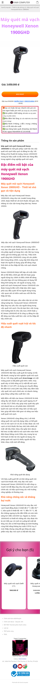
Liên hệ (6, 628)
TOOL (5, 634)
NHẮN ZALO (18, 101)
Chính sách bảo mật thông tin (12, 618)
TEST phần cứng (8, 631)
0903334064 (29, 101)
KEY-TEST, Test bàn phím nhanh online (15, 625)
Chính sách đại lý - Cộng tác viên (13, 621)
